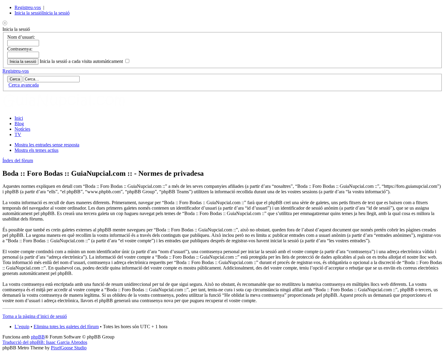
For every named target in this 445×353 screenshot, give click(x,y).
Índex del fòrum (17, 160)
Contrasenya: (19, 48)
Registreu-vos (28, 7)
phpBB (38, 336)
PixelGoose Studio (69, 347)
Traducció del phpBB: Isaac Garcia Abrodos (44, 342)
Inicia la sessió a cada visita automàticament (82, 61)
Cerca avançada (23, 84)
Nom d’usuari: (21, 37)
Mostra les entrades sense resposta (47, 144)
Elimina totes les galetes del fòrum (66, 326)
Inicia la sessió (28, 12)
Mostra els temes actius (36, 150)
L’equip (22, 326)
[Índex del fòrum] (70, 107)
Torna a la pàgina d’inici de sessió (34, 316)
